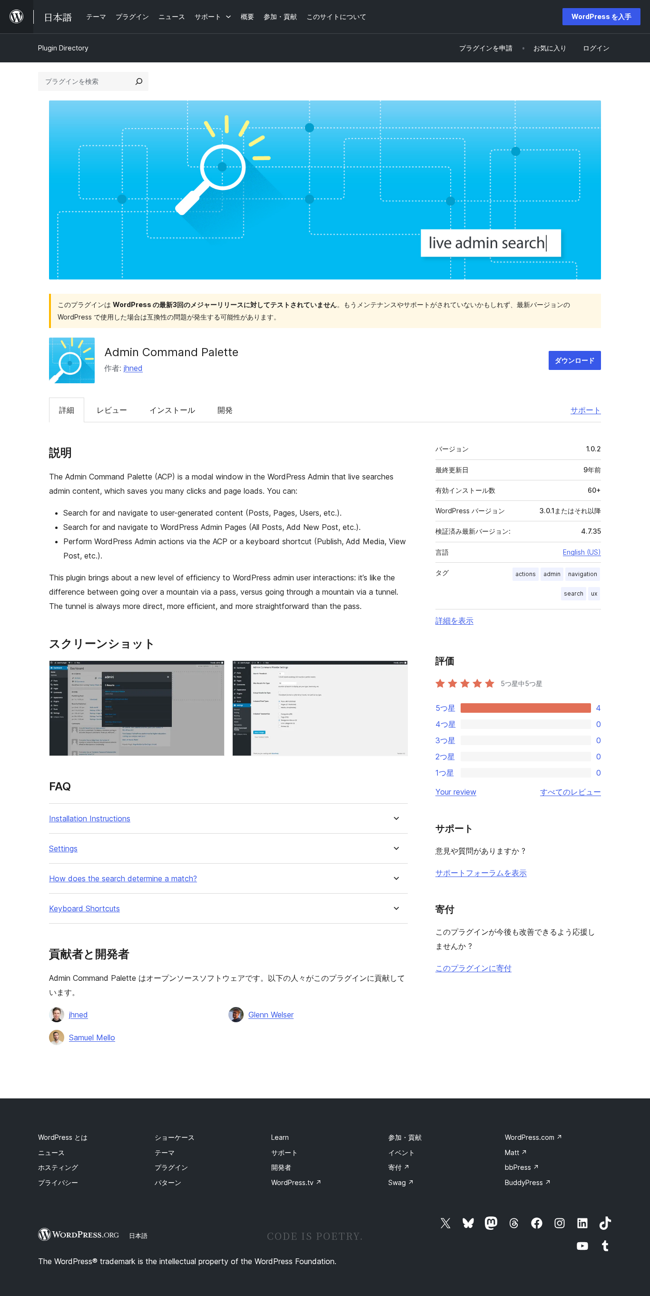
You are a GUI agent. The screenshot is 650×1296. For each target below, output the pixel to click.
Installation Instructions (89, 818)
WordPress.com (533, 1137)
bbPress (522, 1167)
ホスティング (58, 1167)
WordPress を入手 (601, 16)
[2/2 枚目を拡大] (395, 673)
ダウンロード (575, 360)
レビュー (112, 410)
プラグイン (171, 1167)
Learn (280, 1137)
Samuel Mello (92, 1037)
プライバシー (58, 1182)
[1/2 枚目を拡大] (212, 673)
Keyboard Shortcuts (84, 908)
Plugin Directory (63, 48)
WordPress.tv (296, 1182)
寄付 (399, 1167)
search (573, 593)
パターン (168, 1182)
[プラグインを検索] (138, 81)
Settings (63, 848)
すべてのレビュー (570, 792)
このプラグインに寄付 (473, 968)
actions (525, 574)
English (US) (582, 552)
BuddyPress (528, 1182)
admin (552, 574)
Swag (401, 1182)
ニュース (51, 1152)
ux (594, 593)
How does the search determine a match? (123, 878)
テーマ (165, 1152)
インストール (172, 410)
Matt (516, 1152)
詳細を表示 (454, 620)
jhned (133, 368)
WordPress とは (63, 1137)
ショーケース (175, 1137)
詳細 (66, 410)
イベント (401, 1152)
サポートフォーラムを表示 (481, 872)
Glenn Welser (271, 1014)
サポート (586, 410)
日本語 (138, 1235)
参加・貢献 (405, 1137)
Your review (455, 792)
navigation (582, 574)
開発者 (281, 1167)
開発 (225, 410)
